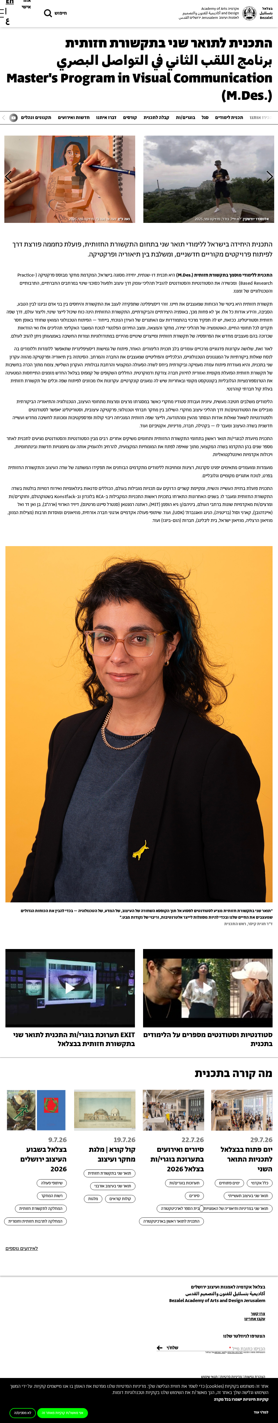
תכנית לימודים (229, 117)
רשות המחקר (51, 1196)
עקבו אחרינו (254, 1319)
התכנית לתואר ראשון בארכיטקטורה (171, 1221)
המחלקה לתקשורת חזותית (40, 1209)
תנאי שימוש (209, 1377)
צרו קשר (258, 1314)
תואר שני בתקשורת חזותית (109, 1173)
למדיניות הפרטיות (235, 1352)
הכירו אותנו (261, 117)
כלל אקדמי (259, 1183)
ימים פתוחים (229, 1183)
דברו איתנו (106, 117)
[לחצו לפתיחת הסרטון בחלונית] (208, 988)
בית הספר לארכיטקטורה (180, 1209)
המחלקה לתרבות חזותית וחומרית (35, 1221)
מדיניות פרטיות (231, 1377)
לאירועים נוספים (21, 1248)
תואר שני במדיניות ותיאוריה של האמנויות (236, 1209)
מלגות (93, 1199)
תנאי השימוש (219, 1352)
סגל (205, 117)
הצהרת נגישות (254, 1377)
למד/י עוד (261, 1412)
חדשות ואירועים (74, 117)
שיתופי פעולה (51, 1183)
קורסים (130, 117)
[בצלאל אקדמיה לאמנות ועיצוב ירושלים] (225, 13)
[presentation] (270, 176)
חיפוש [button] (61, 13)
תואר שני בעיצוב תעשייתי (248, 1196)
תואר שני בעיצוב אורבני (112, 1186)
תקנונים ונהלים (36, 117)
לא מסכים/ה (22, 1413)
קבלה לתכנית (156, 117)
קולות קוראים (120, 1199)
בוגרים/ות (185, 117)
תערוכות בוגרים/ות (184, 1183)
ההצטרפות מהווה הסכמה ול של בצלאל (235, 1352)
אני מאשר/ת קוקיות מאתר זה (62, 1413)
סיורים (194, 1196)
